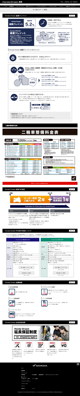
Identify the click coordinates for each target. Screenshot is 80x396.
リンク (33, 388)
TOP (5, 6)
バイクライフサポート (41, 6)
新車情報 (23, 374)
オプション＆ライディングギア (51, 374)
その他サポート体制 (25, 378)
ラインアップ (24, 373)
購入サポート (24, 377)
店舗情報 (12, 6)
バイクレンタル (52, 6)
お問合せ (23, 388)
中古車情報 (34, 374)
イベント (61, 6)
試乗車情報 (41, 374)
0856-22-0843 (71, 2)
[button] (20, 6)
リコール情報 (35, 378)
